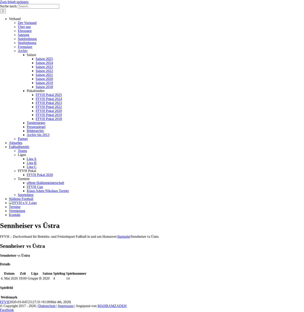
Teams (22, 151)
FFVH (4, 302)
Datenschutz (47, 306)
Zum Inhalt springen (14, 2)
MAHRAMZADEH (112, 306)
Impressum (65, 306)
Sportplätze (26, 195)
